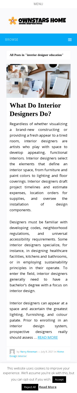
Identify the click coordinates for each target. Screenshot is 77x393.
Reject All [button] (30, 387)
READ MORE (48, 337)
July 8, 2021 (47, 351)
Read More (47, 387)
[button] (38, 4)
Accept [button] (59, 379)
